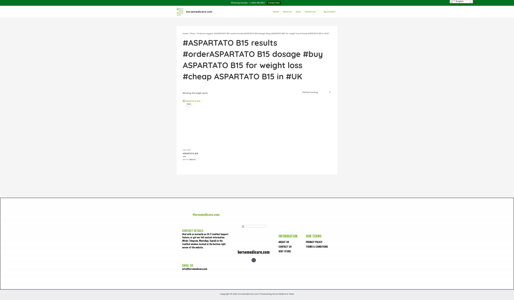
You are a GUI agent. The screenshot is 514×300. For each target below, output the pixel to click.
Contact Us (310, 11)
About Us (287, 11)
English (459, 1)
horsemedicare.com (199, 11)
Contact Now (274, 3)
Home (276, 11)
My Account (329, 11)
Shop (298, 11)
